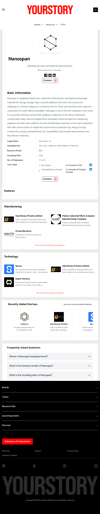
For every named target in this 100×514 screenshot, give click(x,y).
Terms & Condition (9, 455)
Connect (47, 80)
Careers (38, 451)
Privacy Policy (73, 451)
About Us (6, 451)
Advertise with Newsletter (17, 441)
